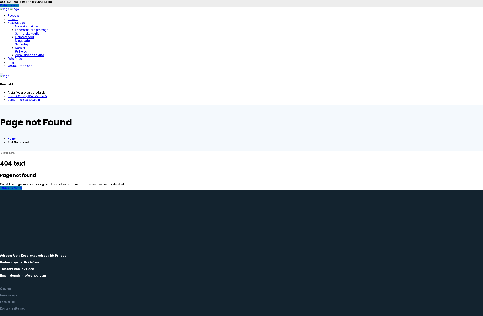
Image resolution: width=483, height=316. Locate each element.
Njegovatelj (23, 41)
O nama (13, 19)
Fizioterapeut (24, 37)
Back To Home (11, 188)
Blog (11, 62)
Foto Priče (15, 58)
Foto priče (7, 302)
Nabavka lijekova (27, 26)
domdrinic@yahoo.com (24, 99)
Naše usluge (16, 23)
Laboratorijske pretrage (31, 30)
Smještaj (21, 44)
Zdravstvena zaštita (29, 55)
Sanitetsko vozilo (27, 33)
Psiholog (21, 51)
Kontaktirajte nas (20, 66)
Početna (13, 15)
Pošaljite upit (9, 5)
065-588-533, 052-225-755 (27, 96)
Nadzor (20, 48)
